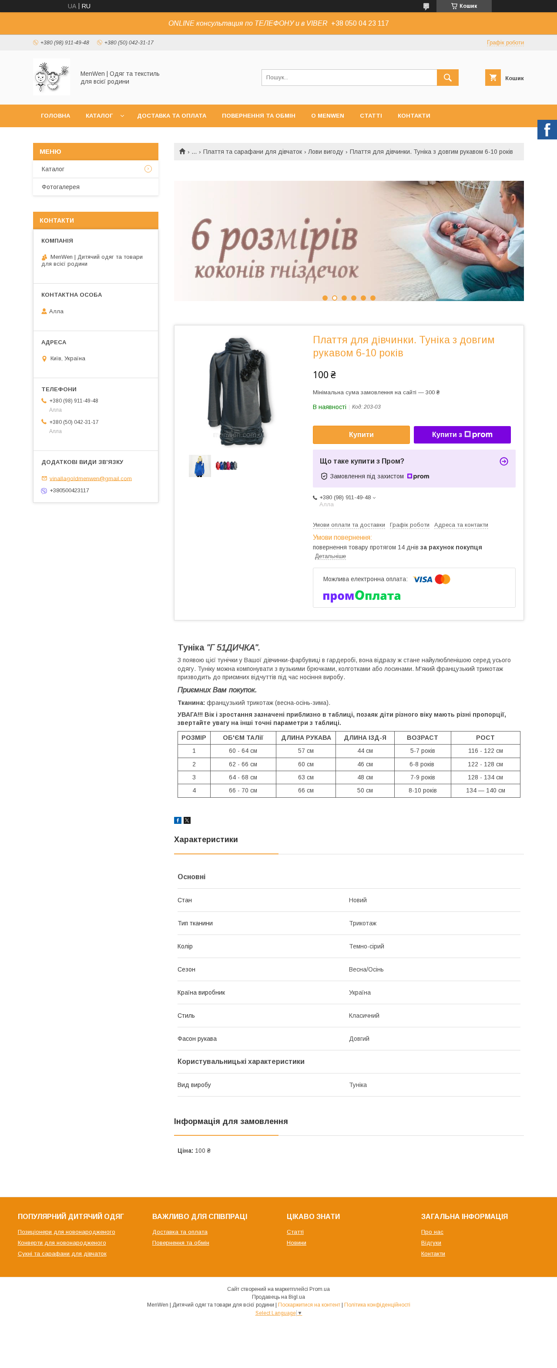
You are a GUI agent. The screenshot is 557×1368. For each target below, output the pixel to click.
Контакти (414, 115)
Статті (371, 115)
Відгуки (431, 1242)
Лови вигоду (325, 151)
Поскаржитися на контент (309, 1305)
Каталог (99, 115)
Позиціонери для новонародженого (66, 1232)
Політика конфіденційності (377, 1305)
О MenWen (327, 115)
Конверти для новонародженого (62, 1242)
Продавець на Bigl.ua (278, 1297)
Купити (361, 434)
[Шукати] (448, 77)
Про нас (432, 1232)
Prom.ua (319, 1289)
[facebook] (177, 821)
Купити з (447, 434)
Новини (296, 1242)
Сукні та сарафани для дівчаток (62, 1253)
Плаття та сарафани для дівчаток (252, 151)
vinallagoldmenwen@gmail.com (91, 478)
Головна (55, 115)
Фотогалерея (61, 186)
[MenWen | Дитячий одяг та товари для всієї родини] (51, 93)
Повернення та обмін (258, 115)
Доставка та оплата (171, 115)
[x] (187, 821)
